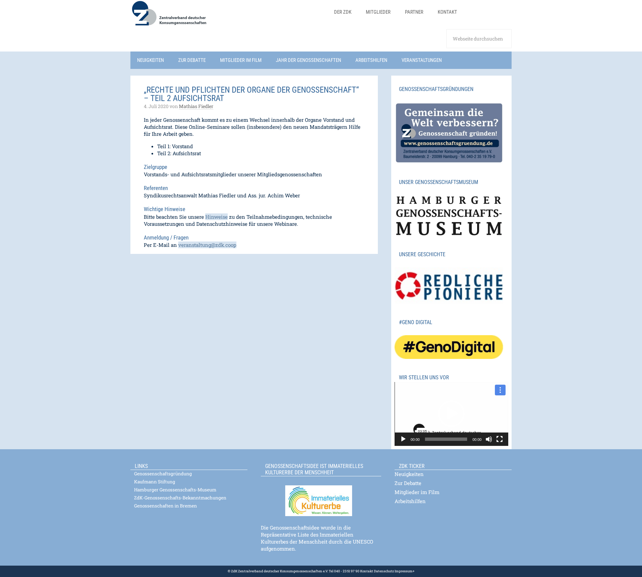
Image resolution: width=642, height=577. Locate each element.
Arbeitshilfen (410, 501)
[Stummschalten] (489, 439)
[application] (451, 414)
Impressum (403, 571)
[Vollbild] (499, 439)
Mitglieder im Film (417, 492)
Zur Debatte (408, 483)
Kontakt (366, 571)
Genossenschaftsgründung (163, 474)
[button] (451, 413)
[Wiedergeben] (403, 439)
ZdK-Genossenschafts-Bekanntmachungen (180, 498)
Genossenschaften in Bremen (165, 506)
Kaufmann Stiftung (154, 482)
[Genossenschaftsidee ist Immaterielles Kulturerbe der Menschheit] (321, 496)
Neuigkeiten (409, 474)
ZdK (227, 17)
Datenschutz (383, 571)
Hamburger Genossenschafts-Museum (175, 490)
